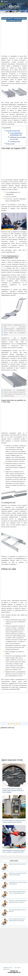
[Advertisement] (14, 35)
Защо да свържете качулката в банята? (17, 864)
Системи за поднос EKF (13, 130)
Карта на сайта (6, 969)
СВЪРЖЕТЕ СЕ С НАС (7, 967)
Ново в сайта (14, 861)
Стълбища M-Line (15, 141)
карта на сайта (17, 967)
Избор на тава (10, 143)
